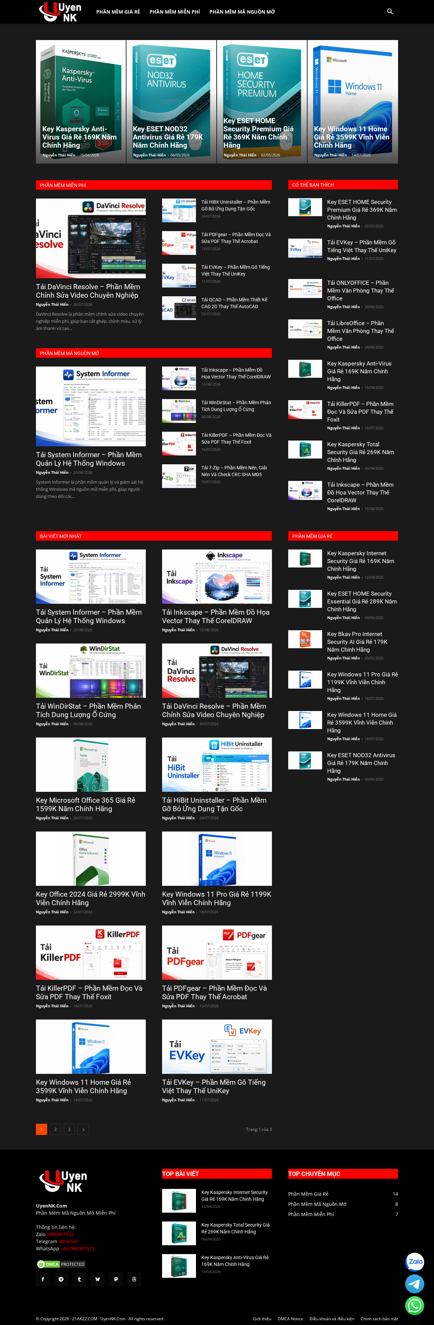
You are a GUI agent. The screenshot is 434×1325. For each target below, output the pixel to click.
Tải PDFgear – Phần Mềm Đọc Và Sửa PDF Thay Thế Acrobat (214, 992)
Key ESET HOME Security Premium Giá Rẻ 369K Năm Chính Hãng (362, 210)
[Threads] (134, 1279)
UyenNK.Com (51, 1205)
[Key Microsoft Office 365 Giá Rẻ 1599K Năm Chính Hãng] (91, 765)
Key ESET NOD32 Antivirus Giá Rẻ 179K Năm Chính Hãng (361, 763)
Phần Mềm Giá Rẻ (118, 11)
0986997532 (60, 1234)
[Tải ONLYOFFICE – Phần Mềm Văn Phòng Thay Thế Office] (305, 288)
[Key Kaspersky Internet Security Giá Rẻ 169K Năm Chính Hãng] (305, 558)
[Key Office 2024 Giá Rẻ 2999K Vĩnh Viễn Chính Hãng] (91, 859)
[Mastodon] (116, 1279)
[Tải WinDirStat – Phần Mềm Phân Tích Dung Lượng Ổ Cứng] (179, 411)
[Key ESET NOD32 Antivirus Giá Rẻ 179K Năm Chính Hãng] (305, 760)
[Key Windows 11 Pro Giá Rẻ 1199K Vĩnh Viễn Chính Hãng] (217, 859)
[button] (390, 12)
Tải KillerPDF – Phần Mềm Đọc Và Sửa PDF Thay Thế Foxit (360, 411)
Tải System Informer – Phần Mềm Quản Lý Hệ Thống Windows (89, 459)
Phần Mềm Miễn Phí (175, 11)
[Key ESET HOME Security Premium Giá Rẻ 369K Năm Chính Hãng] (305, 207)
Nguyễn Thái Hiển (59, 154)
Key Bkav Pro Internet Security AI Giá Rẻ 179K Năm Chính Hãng (357, 642)
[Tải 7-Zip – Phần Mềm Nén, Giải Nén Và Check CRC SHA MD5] (179, 476)
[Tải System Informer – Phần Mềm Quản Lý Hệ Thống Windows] (91, 406)
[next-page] (83, 1129)
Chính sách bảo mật (379, 1319)
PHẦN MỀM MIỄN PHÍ (63, 185)
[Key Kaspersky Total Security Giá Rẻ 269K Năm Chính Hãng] (305, 450)
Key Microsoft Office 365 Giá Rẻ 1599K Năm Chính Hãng (85, 804)
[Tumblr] (79, 1279)
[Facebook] (43, 1279)
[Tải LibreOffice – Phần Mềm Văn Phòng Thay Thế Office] (305, 328)
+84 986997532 (78, 1248)
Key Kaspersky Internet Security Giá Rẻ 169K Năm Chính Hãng (360, 561)
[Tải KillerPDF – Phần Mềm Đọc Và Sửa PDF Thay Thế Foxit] (179, 443)
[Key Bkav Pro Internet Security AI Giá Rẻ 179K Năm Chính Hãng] (305, 639)
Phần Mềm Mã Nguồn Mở (242, 11)
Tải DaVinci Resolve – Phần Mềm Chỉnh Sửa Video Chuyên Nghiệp (88, 291)
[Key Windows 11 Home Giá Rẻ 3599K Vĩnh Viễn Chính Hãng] (91, 1047)
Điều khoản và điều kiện (332, 1319)
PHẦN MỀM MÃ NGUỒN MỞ (69, 353)
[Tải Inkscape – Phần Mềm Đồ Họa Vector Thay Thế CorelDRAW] (179, 378)
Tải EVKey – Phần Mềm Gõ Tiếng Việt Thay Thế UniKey (214, 1086)
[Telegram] (61, 1279)
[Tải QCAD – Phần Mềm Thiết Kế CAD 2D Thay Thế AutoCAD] (179, 308)
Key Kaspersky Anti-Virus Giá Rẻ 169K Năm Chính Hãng (359, 371)
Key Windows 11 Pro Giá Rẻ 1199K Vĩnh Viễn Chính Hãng (216, 898)
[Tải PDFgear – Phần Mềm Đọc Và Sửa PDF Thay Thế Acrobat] (179, 243)
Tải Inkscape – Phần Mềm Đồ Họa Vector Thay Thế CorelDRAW (360, 492)
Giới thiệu (262, 1319)
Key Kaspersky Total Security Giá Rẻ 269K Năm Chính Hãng (360, 452)
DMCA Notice (290, 1319)
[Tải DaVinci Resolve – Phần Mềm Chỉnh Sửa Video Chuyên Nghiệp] (91, 238)
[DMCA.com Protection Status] (61, 1267)
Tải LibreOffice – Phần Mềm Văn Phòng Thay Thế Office (360, 331)
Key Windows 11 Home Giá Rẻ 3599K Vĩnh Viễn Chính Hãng (83, 1086)
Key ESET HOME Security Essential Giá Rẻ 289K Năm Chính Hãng (362, 601)
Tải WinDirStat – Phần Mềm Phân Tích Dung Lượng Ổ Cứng (88, 710)
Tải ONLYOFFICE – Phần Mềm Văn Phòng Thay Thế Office (360, 290)
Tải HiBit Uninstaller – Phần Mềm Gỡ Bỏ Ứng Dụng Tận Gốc (214, 804)
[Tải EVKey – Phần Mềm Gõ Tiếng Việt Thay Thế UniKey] (179, 275)
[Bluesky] (97, 1279)
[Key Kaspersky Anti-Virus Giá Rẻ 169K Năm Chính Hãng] (305, 369)
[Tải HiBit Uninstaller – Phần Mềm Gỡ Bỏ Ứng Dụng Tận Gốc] (179, 210)
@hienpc (69, 1241)
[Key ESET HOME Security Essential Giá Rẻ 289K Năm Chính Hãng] (305, 599)
